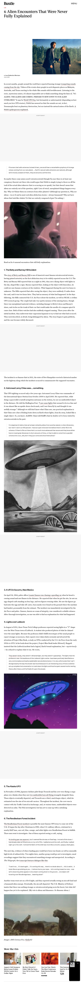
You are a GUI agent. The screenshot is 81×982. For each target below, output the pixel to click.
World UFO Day (30, 100)
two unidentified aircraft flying (42, 795)
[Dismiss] (77, 963)
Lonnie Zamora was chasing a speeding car (45, 595)
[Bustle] (9, 3)
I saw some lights (46, 403)
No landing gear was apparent (19, 839)
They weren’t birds (15, 656)
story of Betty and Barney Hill (18, 275)
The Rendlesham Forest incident (16, 824)
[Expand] (71, 963)
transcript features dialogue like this (33, 860)
